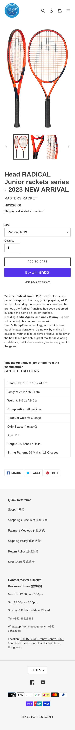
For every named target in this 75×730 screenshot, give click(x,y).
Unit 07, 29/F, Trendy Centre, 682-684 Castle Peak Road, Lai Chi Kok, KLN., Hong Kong (36, 643)
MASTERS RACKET (42, 717)
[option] (21, 147)
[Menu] (68, 10)
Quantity (9, 240)
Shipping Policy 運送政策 (24, 541)
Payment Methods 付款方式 (26, 530)
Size (7, 224)
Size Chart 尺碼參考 (21, 561)
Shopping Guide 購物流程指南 (28, 520)
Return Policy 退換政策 (23, 551)
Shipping (9, 211)
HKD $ (36, 670)
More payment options (37, 281)
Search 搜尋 (16, 509)
